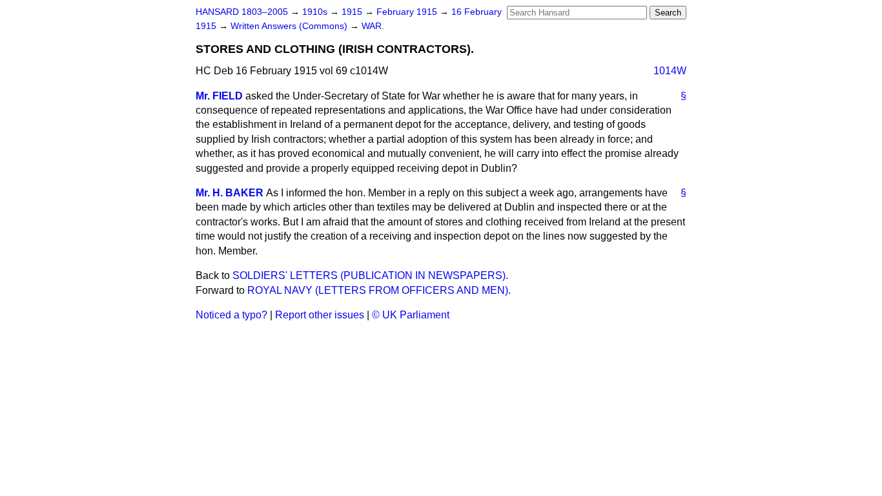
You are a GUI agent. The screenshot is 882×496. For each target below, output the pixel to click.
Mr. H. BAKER (229, 192)
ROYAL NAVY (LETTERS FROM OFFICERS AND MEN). (379, 290)
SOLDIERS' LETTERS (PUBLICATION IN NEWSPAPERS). (370, 275)
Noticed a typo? (231, 314)
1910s (316, 12)
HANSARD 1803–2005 (242, 12)
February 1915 (408, 12)
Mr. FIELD (219, 95)
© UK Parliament (410, 314)
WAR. (373, 26)
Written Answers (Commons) (290, 26)
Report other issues (319, 314)
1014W (669, 70)
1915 (353, 12)
